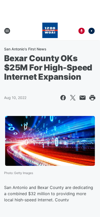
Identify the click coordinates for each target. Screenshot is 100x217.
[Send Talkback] (81, 31)
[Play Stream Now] (91, 31)
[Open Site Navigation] (7, 31)
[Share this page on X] (72, 97)
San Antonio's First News (25, 49)
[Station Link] (50, 31)
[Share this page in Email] (82, 97)
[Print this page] (92, 97)
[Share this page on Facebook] (63, 97)
